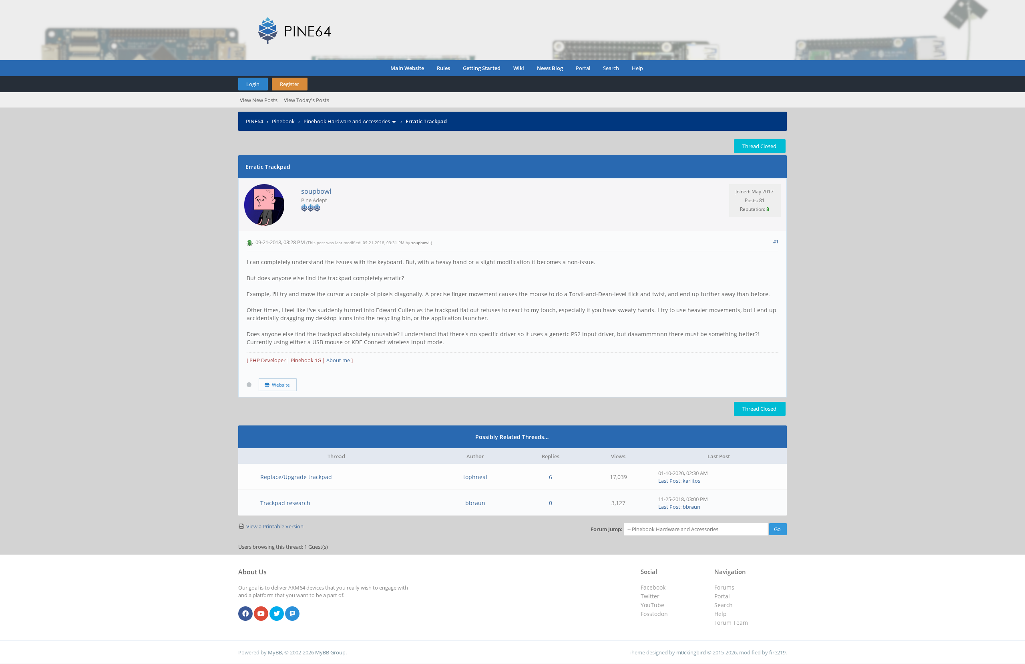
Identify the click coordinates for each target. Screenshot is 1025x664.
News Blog (550, 68)
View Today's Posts (306, 100)
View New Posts (258, 100)
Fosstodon (654, 614)
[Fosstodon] (292, 614)
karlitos (691, 480)
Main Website (407, 68)
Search (611, 68)
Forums (724, 587)
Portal (583, 68)
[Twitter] (276, 614)
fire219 (777, 652)
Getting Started (481, 68)
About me (338, 360)
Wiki (518, 68)
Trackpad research (285, 503)
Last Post (669, 480)
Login (252, 84)
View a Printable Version (274, 526)
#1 (775, 242)
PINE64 (254, 121)
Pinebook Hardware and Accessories (346, 121)
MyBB (275, 652)
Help (637, 68)
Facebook (653, 587)
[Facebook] (245, 614)
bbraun (475, 503)
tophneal (475, 477)
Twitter (650, 596)
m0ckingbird (691, 652)
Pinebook (283, 121)
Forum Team (731, 622)
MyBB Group (330, 652)
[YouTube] (261, 614)
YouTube (652, 605)
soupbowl (316, 191)
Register (289, 84)
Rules (443, 68)
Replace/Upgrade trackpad (296, 477)
